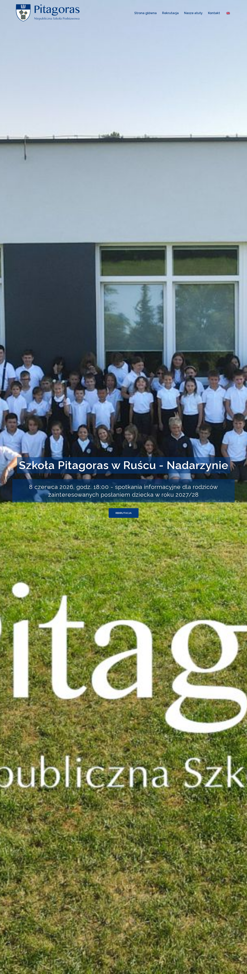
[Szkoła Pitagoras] (48, 12)
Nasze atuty (193, 13)
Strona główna (145, 13)
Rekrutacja (170, 13)
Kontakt (214, 13)
